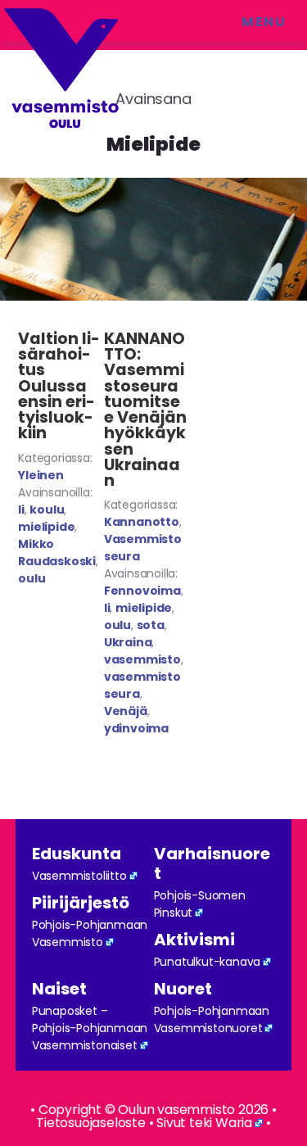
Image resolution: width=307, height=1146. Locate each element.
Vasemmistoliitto (79, 875)
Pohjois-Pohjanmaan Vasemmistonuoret (211, 1019)
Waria (233, 1122)
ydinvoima (136, 728)
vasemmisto (142, 659)
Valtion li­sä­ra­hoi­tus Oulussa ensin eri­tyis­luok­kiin (59, 386)
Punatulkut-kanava (207, 961)
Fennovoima (142, 590)
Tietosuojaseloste (91, 1122)
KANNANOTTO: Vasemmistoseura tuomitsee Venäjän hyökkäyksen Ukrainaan (145, 409)
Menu (264, 21)
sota (151, 625)
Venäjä (125, 711)
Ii (21, 509)
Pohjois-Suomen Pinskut (200, 904)
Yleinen (41, 475)
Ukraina (128, 642)
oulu (31, 578)
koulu (46, 509)
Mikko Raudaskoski (57, 552)
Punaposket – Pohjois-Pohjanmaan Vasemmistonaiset (89, 1028)
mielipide (46, 527)
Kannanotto (141, 522)
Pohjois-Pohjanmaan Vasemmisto (89, 933)
